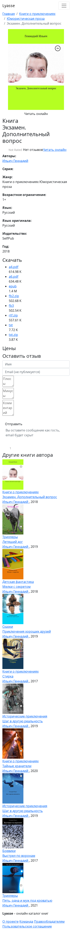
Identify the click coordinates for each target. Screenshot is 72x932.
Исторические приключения (24, 716)
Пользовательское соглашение (27, 926)
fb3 (11, 305)
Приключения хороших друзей (26, 631)
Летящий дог (12, 542)
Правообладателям (49, 921)
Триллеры (10, 537)
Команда (26, 921)
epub (13, 286)
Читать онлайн (36, 114)
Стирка (7, 676)
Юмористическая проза (26, 18)
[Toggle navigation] (64, 6)
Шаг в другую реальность (22, 721)
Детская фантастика (18, 582)
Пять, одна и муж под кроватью (27, 900)
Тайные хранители (16, 766)
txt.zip (13, 334)
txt (11, 325)
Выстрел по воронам (18, 855)
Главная (8, 14)
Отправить (13, 424)
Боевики (9, 851)
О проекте (10, 921)
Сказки (7, 626)
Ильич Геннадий (15, 161)
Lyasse (8, 5)
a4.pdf (13, 267)
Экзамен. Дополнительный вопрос (29, 497)
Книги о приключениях (37, 14)
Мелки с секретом (16, 586)
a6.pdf (13, 276)
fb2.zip (14, 296)
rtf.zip (13, 315)
